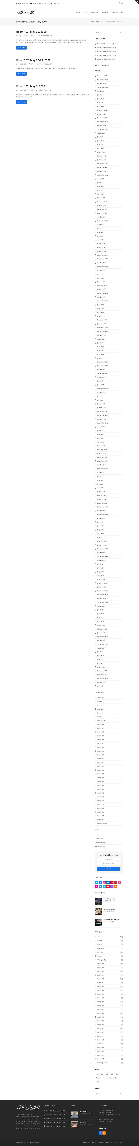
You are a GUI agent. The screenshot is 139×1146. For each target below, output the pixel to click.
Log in (97, 835)
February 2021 (102, 247)
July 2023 (100, 137)
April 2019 (100, 312)
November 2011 (102, 461)
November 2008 (102, 595)
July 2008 (100, 610)
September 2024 (102, 87)
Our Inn (100, 1143)
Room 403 (100, 812)
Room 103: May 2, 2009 (30, 86)
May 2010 (100, 530)
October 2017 (101, 370)
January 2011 (101, 499)
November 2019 (102, 293)
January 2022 (101, 206)
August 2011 (101, 472)
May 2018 (100, 350)
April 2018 (100, 354)
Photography (101, 721)
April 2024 (100, 106)
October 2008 (101, 598)
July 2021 (100, 228)
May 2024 (100, 102)
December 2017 (102, 362)
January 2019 (101, 324)
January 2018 (101, 358)
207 (117, 1074)
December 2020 (102, 255)
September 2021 (102, 221)
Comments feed (100, 843)
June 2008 (100, 614)
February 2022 (102, 202)
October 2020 (101, 263)
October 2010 (101, 511)
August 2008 (101, 606)
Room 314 (100, 797)
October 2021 (101, 217)
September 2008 (102, 602)
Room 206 (100, 770)
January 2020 (101, 289)
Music (110, 1078)
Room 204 (100, 762)
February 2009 (102, 583)
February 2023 (102, 156)
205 (112, 1074)
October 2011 (101, 465)
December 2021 (102, 209)
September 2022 (102, 175)
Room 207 (48, 64)
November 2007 (102, 637)
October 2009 (101, 553)
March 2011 (101, 492)
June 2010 (100, 526)
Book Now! (108, 1143)
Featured (100, 705)
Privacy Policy (118, 1143)
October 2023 (101, 125)
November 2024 (102, 80)
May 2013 (100, 400)
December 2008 (102, 591)
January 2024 (101, 114)
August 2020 (101, 270)
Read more (21, 47)
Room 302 (100, 782)
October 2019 (101, 297)
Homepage (85, 1143)
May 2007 (100, 659)
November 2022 (102, 167)
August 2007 (101, 648)
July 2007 (100, 652)
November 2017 (102, 366)
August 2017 (101, 377)
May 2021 (100, 236)
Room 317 (100, 804)
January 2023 (101, 160)
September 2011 (102, 469)
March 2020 (101, 282)
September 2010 (102, 514)
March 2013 (101, 404)
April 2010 (100, 534)
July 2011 (100, 476)
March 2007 (101, 667)
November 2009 (102, 549)
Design (98, 1078)
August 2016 (101, 392)
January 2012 (101, 453)
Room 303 (100, 785)
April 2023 (100, 148)
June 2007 (100, 656)
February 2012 (102, 450)
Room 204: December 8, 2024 (106, 51)
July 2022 (100, 183)
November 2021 (102, 213)
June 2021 (100, 232)
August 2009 (101, 560)
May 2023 (100, 145)
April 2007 (100, 663)
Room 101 (100, 724)
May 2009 (100, 572)
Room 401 (100, 808)
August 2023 (101, 133)
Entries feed (99, 839)
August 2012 (101, 427)
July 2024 (100, 95)
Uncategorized (102, 823)
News (99, 717)
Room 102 (100, 728)
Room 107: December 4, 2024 (106, 59)
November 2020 (102, 259)
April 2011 (100, 488)
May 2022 (100, 190)
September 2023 (102, 129)
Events (99, 701)
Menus (94, 1143)
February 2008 (102, 629)
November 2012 (102, 415)
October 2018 (101, 335)
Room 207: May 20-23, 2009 (33, 60)
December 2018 (102, 328)
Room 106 (100, 743)
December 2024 (102, 76)
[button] (122, 12)
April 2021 (100, 240)
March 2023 (101, 152)
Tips (116, 1078)
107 (97, 1074)
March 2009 (101, 579)
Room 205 (100, 766)
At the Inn (42, 36)
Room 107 (100, 747)
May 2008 (100, 617)
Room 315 (100, 801)
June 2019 (100, 305)
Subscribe (109, 869)
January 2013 (101, 408)
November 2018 (102, 331)
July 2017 (100, 381)
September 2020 (102, 267)
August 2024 (101, 91)
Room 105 (100, 740)
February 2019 (102, 320)
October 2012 (101, 419)
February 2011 (102, 495)
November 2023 (102, 122)
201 (102, 1074)
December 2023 (102, 118)
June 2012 (100, 434)
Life (104, 1078)
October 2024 (101, 83)
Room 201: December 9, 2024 (106, 48)
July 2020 (100, 274)
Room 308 (100, 793)
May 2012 (100, 438)
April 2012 (100, 442)
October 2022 (101, 171)
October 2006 (101, 682)
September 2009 (102, 556)
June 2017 (100, 385)
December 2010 (102, 503)
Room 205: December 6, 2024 (106, 55)
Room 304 (100, 789)
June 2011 (100, 480)
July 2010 (100, 522)
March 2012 (101, 446)
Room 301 (100, 778)
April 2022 (100, 194)
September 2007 (102, 644)
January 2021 (101, 251)
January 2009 (101, 587)
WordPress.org (100, 846)
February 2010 (102, 541)
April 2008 (100, 621)
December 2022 (102, 164)
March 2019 (101, 316)
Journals (100, 713)
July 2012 (100, 431)
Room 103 (48, 36)
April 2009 (100, 576)
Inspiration (100, 709)
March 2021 (101, 244)
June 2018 (100, 347)
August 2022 (101, 179)
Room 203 (100, 759)
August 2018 (101, 339)
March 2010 (101, 537)
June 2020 (100, 278)
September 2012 (102, 423)
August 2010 (101, 518)
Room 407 (100, 820)
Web (97, 1082)
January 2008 (101, 633)
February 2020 (102, 286)
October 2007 (101, 640)
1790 (32, 36)
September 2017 (102, 373)
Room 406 (100, 816)
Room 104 (100, 736)
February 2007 (102, 671)
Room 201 (100, 751)
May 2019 (100, 308)
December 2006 (102, 675)
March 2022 (101, 198)
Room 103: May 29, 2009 (31, 31)
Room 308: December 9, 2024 (106, 44)
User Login (56, 3)
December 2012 (102, 411)
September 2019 (102, 301)
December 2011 (102, 457)
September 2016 (102, 389)
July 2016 (100, 396)
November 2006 (102, 678)
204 (107, 1074)
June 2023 (100, 141)
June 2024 (100, 99)
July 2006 (100, 686)
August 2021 (101, 225)
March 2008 (101, 625)
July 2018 (100, 343)
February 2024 (102, 110)
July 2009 (100, 564)
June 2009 (100, 568)
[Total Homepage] (28, 1110)
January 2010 (101, 545)
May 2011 (100, 484)
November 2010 (102, 507)
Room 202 (100, 755)
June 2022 (100, 186)
